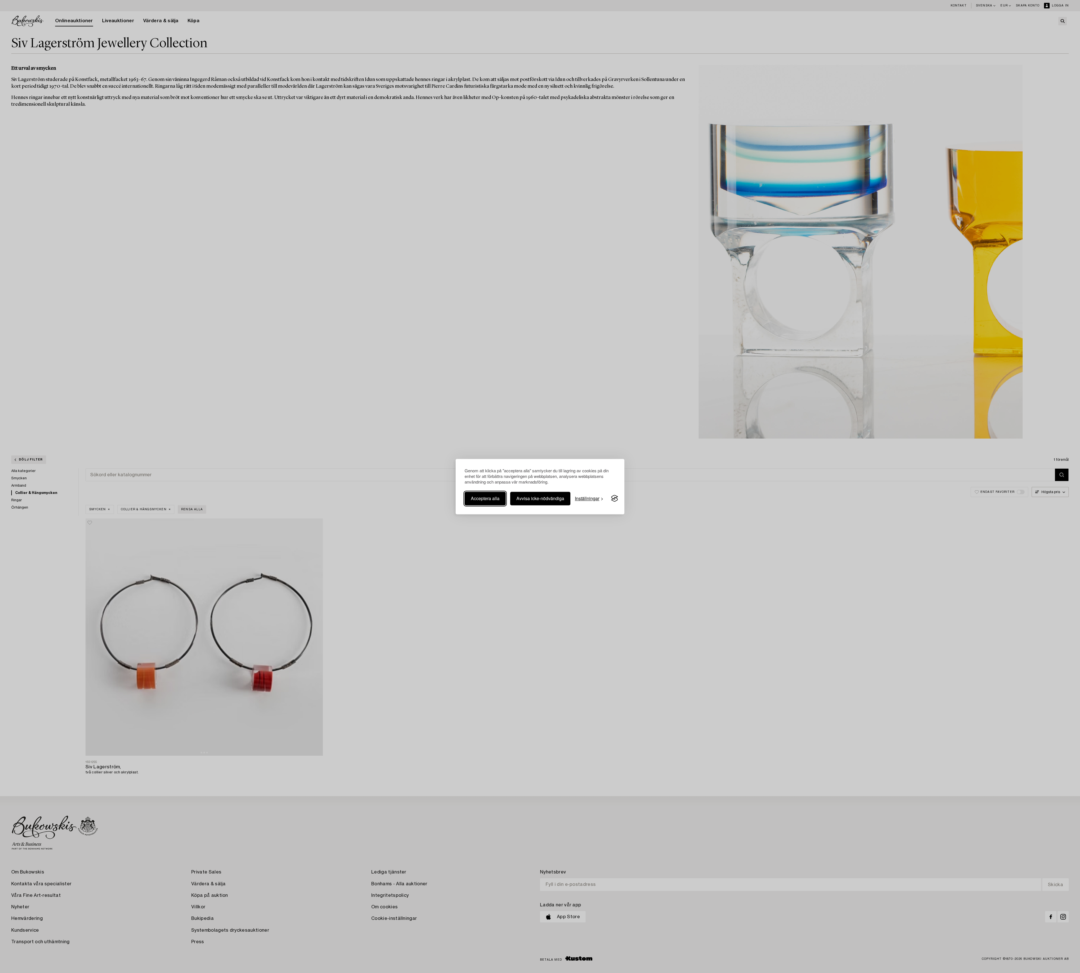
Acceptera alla (485, 498)
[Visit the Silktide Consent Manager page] (614, 498)
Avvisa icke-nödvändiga (540, 498)
